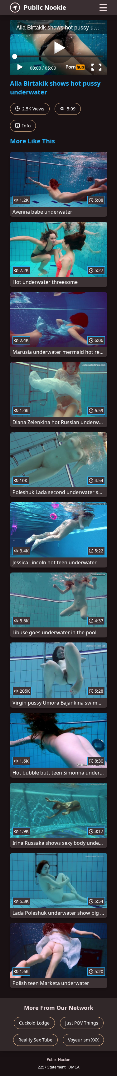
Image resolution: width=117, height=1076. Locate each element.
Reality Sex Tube (35, 1040)
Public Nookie (45, 7)
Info (26, 126)
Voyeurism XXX (83, 1040)
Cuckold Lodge (34, 1023)
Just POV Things (81, 1023)
